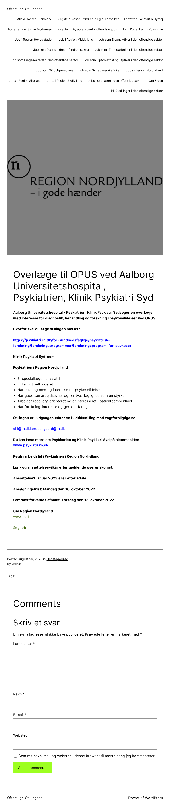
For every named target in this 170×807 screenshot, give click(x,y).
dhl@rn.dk (21, 428)
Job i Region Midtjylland (76, 39)
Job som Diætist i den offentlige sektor (61, 49)
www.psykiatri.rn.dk (30, 445)
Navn (19, 694)
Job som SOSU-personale (54, 70)
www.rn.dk (22, 517)
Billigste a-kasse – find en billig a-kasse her (88, 19)
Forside (62, 29)
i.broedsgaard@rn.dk (47, 428)
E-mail (20, 714)
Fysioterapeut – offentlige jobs (95, 29)
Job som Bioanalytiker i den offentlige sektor (131, 39)
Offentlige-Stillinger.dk (26, 9)
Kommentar (24, 643)
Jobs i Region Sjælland (25, 80)
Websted (20, 735)
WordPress (154, 798)
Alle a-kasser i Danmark (34, 19)
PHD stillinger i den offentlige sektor (137, 91)
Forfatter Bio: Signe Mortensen (30, 29)
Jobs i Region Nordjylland (144, 70)
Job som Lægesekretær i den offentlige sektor (44, 60)
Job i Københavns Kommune (142, 29)
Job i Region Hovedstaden (34, 39)
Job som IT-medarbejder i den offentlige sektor (129, 49)
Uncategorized (57, 559)
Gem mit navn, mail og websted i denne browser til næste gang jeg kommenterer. (86, 756)
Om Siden (156, 80)
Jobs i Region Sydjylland (64, 80)
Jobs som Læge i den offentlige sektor (115, 80)
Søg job (19, 527)
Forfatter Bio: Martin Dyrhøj (143, 19)
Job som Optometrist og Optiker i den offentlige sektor (123, 60)
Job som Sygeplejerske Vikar (100, 70)
